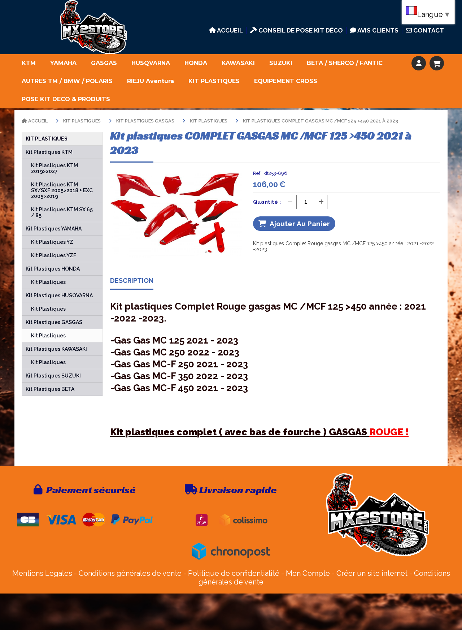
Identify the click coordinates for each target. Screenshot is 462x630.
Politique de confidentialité (233, 573)
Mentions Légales (42, 573)
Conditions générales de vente (130, 573)
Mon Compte (308, 573)
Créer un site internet (371, 573)
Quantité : (267, 202)
